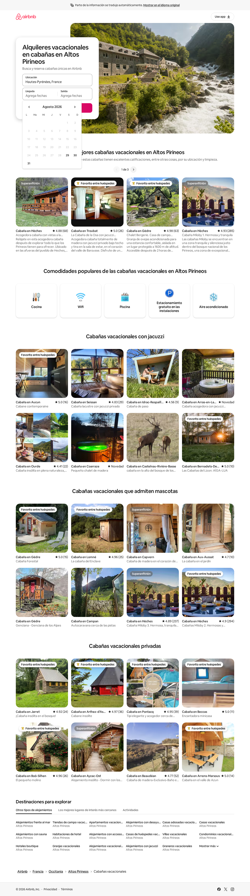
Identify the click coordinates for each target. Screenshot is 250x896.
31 (28, 163)
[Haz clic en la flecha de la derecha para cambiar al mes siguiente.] (75, 107)
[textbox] (39, 95)
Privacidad (50, 889)
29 (67, 155)
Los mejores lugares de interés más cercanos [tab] (87, 810)
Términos (67, 889)
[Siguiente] (133, 169)
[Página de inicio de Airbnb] (26, 16)
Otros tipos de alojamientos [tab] (34, 810)
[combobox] (57, 81)
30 (75, 155)
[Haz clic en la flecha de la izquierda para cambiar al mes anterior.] (29, 107)
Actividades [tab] (130, 810)
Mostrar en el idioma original (161, 5)
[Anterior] (116, 169)
